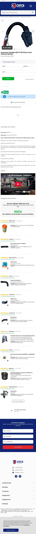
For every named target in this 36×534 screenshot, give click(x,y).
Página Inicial (4, 17)
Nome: (4, 66)
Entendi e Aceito (11, 530)
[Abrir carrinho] (32, 6)
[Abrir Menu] (2, 6)
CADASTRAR (18, 447)
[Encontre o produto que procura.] (32, 12)
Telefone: (25, 66)
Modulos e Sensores (26, 17)
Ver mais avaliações (18, 401)
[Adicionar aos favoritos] (2, 21)
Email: (3, 71)
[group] (18, 410)
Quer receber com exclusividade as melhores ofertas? (18, 424)
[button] (14, 49)
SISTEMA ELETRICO (14, 17)
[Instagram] (20, 477)
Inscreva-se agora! (18, 422)
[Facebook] (16, 477)
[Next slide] (33, 31)
